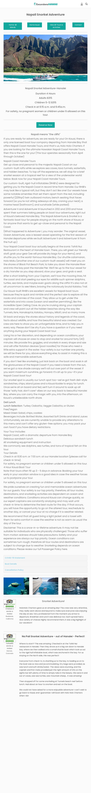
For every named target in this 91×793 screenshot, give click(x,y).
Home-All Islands (13, 26)
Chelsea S (9, 609)
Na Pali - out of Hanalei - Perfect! (53, 636)
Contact (78, 25)
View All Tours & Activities (56, 26)
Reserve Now (45, 124)
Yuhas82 (9, 643)
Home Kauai (35, 25)
